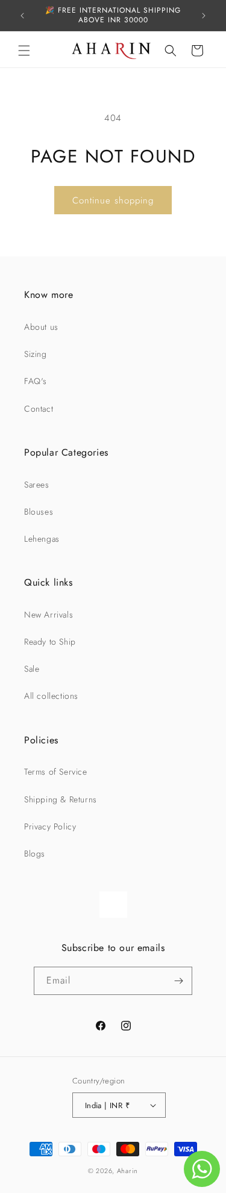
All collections (51, 696)
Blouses (38, 512)
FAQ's (35, 381)
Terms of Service (55, 772)
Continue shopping (113, 200)
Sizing (35, 354)
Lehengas (42, 539)
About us (41, 327)
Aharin (127, 1171)
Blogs (34, 853)
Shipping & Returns (60, 799)
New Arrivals (48, 615)
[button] (24, 50)
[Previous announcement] (22, 15)
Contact (38, 409)
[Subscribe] (178, 981)
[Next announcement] (203, 15)
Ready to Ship (50, 642)
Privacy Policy (50, 826)
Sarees (36, 485)
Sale (31, 669)
